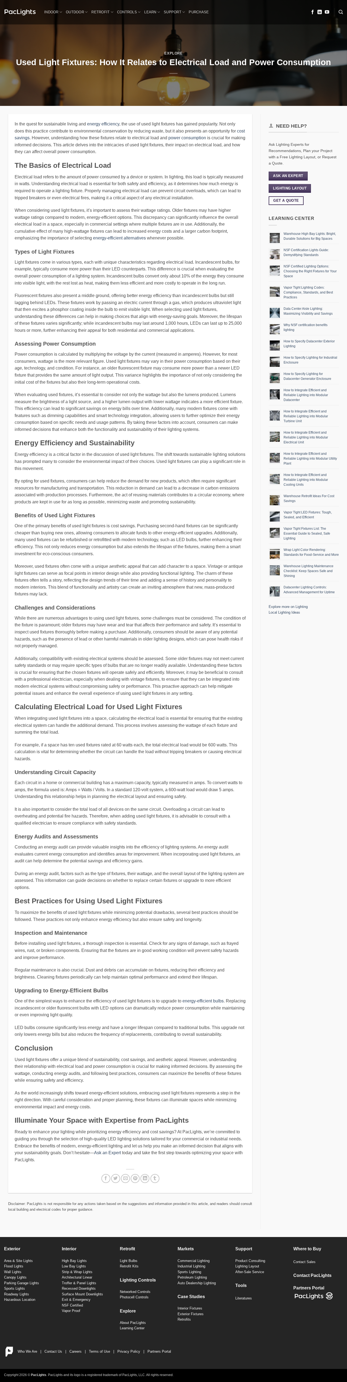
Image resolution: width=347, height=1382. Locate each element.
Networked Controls (135, 1292)
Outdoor (75, 12)
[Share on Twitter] (115, 1178)
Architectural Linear (77, 1277)
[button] (341, 12)
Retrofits (184, 1319)
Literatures (243, 1298)
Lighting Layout (247, 1266)
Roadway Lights (16, 1294)
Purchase (199, 12)
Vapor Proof (71, 1311)
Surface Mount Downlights (82, 1294)
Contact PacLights (312, 1275)
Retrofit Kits (129, 1266)
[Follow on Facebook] (312, 12)
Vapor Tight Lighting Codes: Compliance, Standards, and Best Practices (308, 292)
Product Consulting (250, 1261)
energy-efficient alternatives (119, 238)
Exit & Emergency (76, 1300)
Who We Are (27, 1351)
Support (172, 12)
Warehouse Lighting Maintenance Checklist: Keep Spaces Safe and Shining (308, 571)
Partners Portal (159, 1351)
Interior (69, 1249)
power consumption (187, 137)
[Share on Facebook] (105, 1178)
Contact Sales (304, 1262)
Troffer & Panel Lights (79, 1283)
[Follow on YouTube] (327, 12)
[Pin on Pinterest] (135, 1178)
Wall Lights (12, 1272)
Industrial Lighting (191, 1266)
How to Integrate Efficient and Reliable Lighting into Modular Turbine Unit (306, 416)
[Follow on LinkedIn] (319, 12)
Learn (150, 12)
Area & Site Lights (18, 1261)
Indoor (51, 12)
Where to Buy (307, 1249)
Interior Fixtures (190, 1308)
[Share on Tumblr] (154, 1178)
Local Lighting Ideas (284, 612)
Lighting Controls (138, 1280)
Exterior (12, 1249)
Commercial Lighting (194, 1261)
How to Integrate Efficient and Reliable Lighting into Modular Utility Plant (310, 458)
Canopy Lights (15, 1277)
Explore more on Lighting (288, 607)
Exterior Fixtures (191, 1314)
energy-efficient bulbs (203, 1001)
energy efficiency (103, 124)
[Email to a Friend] (125, 1178)
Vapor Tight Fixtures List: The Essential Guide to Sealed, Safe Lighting (307, 533)
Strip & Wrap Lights (77, 1272)
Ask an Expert (107, 1152)
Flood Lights (13, 1266)
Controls (127, 12)
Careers (75, 1351)
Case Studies (191, 1296)
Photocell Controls (134, 1297)
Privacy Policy (128, 1351)
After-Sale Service (249, 1272)
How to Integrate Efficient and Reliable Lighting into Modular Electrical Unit (306, 437)
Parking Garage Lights (21, 1283)
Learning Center (132, 1328)
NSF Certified (72, 1305)
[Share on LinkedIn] (144, 1178)
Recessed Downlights (79, 1288)
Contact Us (53, 1351)
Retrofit (100, 12)
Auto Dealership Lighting (197, 1283)
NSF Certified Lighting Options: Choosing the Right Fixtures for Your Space (310, 271)
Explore (173, 53)
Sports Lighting (189, 1272)
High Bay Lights (74, 1261)
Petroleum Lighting (192, 1277)
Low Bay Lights (74, 1266)
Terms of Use (99, 1351)
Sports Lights (14, 1288)
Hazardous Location (19, 1300)
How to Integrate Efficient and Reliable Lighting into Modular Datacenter (306, 395)
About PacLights (133, 1323)
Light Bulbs (128, 1261)
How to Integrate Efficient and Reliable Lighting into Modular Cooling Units (306, 480)
